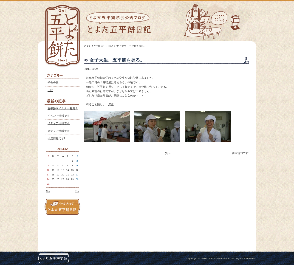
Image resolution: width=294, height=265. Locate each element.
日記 (50, 90)
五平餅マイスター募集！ (63, 108)
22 (72, 174)
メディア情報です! (59, 123)
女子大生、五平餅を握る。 (131, 46)
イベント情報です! (59, 115)
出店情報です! (56, 138)
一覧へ (166, 153)
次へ (77, 191)
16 (77, 170)
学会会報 (53, 82)
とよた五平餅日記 (94, 46)
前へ (48, 191)
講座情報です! (240, 153)
